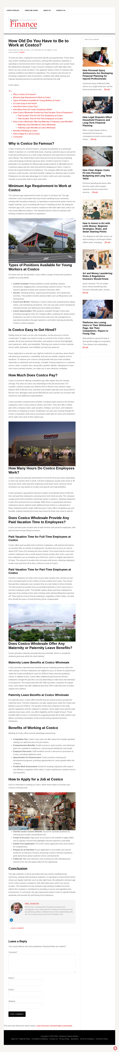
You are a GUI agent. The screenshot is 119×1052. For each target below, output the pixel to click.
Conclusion (18, 137)
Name (11, 978)
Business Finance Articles (59, 24)
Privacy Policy (64, 1039)
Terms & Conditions (87, 1039)
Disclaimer (75, 1039)
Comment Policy (102, 1039)
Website (11, 1001)
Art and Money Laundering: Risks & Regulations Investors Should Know (98, 276)
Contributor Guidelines (40, 1039)
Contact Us (54, 1039)
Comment (13, 952)
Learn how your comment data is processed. (54, 1026)
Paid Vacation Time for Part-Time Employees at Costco (40, 119)
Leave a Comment (17, 928)
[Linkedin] (11, 920)
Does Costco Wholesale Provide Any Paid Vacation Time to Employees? (43, 113)
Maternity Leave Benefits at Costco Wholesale (37, 125)
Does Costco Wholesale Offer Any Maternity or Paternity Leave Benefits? (43, 122)
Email (11, 990)
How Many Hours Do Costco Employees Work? (32, 110)
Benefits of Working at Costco (25, 131)
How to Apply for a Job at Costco (26, 134)
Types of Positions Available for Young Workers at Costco (36, 100)
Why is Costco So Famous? (24, 94)
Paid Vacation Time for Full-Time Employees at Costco (40, 116)
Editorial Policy (24, 1039)
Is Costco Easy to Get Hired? (25, 103)
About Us (14, 1039)
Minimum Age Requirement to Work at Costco (32, 97)
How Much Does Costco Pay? (25, 106)
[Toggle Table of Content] (10, 91)
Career (22, 52)
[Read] (107, 89)
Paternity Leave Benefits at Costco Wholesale (36, 128)
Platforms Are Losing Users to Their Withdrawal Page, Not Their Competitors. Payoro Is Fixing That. (97, 328)
